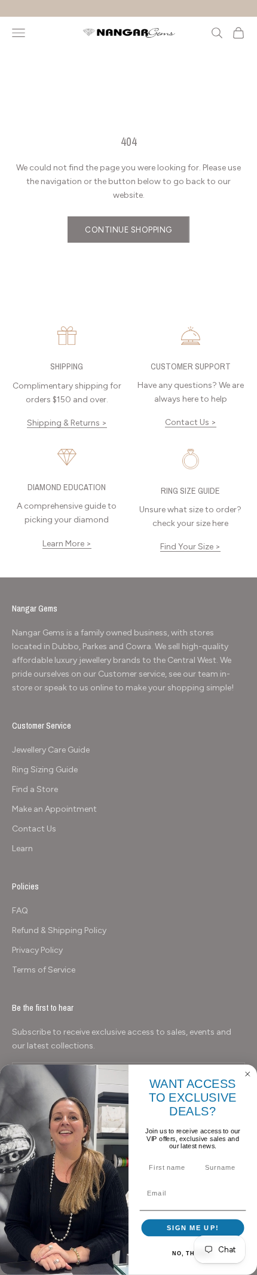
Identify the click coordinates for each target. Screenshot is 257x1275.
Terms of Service (43, 970)
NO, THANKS (192, 1253)
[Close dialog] (248, 1074)
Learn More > (66, 544)
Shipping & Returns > (67, 423)
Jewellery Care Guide (51, 750)
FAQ (20, 911)
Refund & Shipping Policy (59, 930)
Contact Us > (190, 422)
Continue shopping (128, 229)
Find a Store (35, 789)
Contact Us (34, 829)
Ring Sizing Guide (45, 770)
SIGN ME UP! (193, 1227)
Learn (22, 848)
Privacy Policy (37, 950)
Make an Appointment (54, 809)
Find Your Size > (190, 547)
